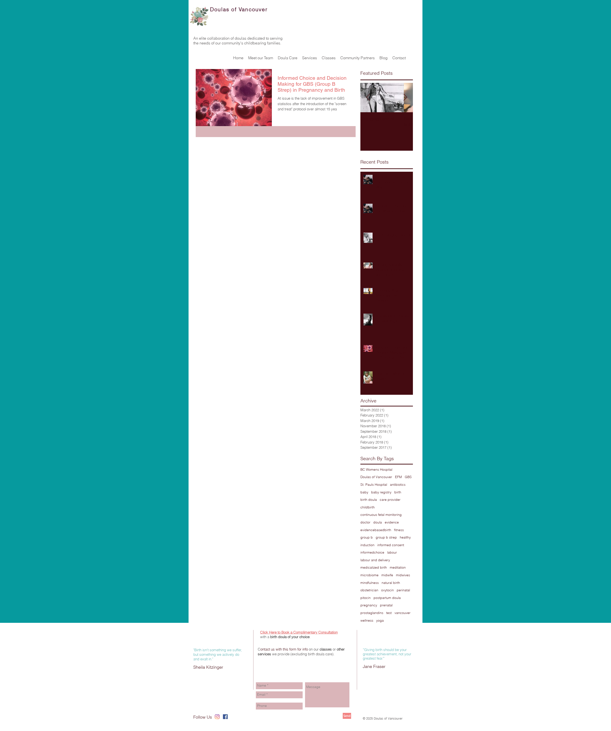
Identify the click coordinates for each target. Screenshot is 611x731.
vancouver (403, 613)
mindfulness (369, 583)
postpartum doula (387, 598)
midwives (403, 575)
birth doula (368, 499)
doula (377, 522)
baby (364, 492)
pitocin (365, 598)
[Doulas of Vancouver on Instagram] (217, 716)
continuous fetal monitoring (381, 514)
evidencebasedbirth (375, 530)
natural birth (391, 583)
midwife (387, 575)
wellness (366, 620)
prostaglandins (371, 613)
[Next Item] (405, 97)
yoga (380, 620)
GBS (408, 477)
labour (392, 552)
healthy (405, 537)
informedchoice (372, 552)
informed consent (390, 545)
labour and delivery (375, 560)
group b (366, 537)
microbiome (369, 575)
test (389, 613)
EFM (398, 477)
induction (367, 545)
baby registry (381, 492)
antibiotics (398, 484)
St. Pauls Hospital (373, 484)
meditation (398, 567)
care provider (390, 499)
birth (397, 492)
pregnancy (368, 605)
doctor (365, 522)
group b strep (386, 537)
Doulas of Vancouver (376, 477)
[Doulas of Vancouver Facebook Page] (225, 716)
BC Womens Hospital (376, 469)
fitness (399, 530)
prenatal (386, 605)
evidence (392, 522)
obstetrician (369, 590)
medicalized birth (373, 567)
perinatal (403, 590)
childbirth (367, 507)
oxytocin (387, 590)
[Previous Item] (368, 97)
